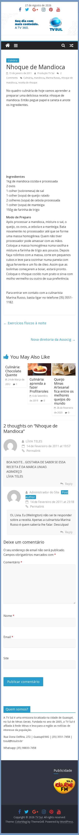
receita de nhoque (27, 82)
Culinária (12, 60)
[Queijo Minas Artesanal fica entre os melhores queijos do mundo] (64, 365)
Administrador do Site (44, 492)
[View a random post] (71, 45)
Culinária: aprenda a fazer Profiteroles (39, 385)
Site (6, 658)
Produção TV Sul (46, 73)
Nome (8, 616)
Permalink (33, 451)
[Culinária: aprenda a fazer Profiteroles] (39, 365)
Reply (69, 484)
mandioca (39, 77)
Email (8, 637)
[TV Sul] (7, 45)
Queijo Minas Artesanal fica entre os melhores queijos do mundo (64, 391)
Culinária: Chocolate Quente (13, 371)
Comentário (12, 562)
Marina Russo (53, 77)
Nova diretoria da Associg (53, 339)
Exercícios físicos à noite (24, 323)
